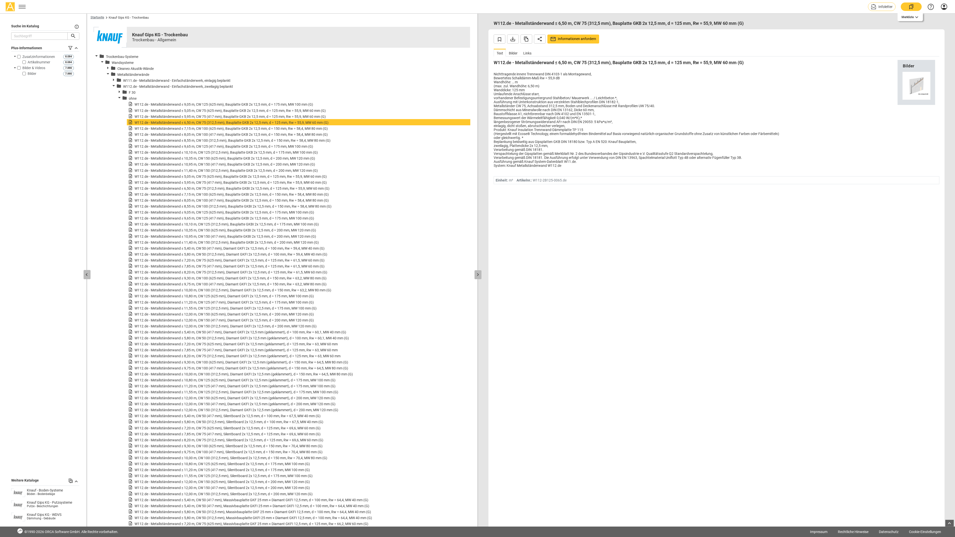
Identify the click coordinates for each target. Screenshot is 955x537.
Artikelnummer (39, 62)
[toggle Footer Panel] (949, 523)
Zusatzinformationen (38, 57)
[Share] (540, 39)
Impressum (818, 532)
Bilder (32, 74)
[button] (882, 6)
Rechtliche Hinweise (853, 532)
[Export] (513, 39)
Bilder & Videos (33, 68)
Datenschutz (889, 532)
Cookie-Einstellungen (925, 532)
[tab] (500, 52)
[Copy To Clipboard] (526, 39)
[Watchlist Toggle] (499, 39)
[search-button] (73, 36)
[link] (911, 6)
